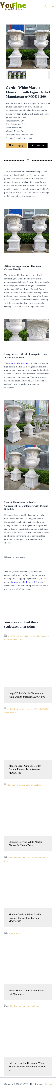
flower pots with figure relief (23, 582)
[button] (46, 6)
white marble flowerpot (18, 363)
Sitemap (48, 1084)
